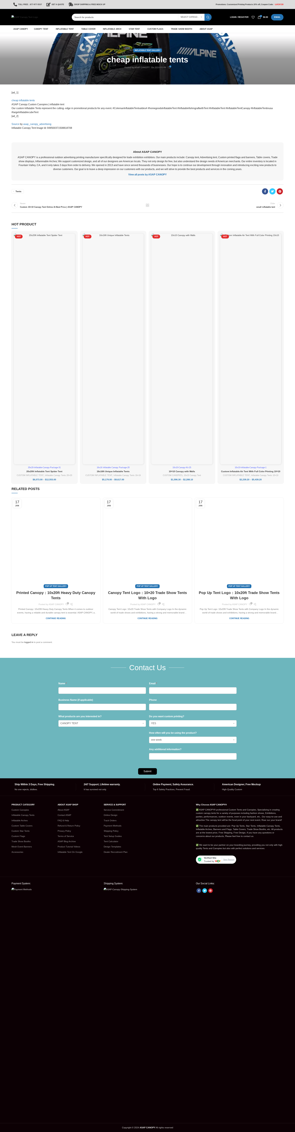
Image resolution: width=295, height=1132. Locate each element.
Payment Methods (112, 825)
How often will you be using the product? (173, 733)
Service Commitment (114, 810)
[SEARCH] (208, 17)
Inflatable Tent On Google (70, 852)
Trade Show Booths (21, 841)
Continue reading (56, 618)
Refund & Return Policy (69, 825)
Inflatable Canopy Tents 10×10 (264, 475)
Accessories (17, 852)
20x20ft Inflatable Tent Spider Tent (44, 471)
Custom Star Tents (21, 831)
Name (62, 683)
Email (153, 683)
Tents (18, 191)
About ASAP (63, 810)
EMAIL (277, 17)
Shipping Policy (111, 831)
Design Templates (112, 846)
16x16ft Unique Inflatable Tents (113, 471)
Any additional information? (165, 749)
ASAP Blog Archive (67, 841)
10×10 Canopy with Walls (182, 471)
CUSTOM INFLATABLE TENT (30, 475)
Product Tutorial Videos (69, 846)
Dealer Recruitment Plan (116, 852)
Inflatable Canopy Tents (23, 815)
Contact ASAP (64, 815)
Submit (147, 771)
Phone (153, 700)
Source (15, 124)
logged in (28, 642)
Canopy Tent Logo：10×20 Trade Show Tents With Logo (147, 595)
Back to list (147, 205)
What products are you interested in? (80, 716)
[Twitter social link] (272, 191)
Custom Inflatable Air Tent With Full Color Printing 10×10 (250, 471)
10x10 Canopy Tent (192, 475)
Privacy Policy (64, 831)
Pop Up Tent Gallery (56, 586)
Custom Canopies (20, 810)
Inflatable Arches (20, 820)
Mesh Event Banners (22, 846)
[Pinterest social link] (280, 191)
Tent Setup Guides (113, 836)
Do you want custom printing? (166, 716)
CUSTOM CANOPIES (173, 475)
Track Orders (110, 820)
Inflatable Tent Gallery (147, 50)
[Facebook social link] (265, 191)
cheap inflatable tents (23, 100)
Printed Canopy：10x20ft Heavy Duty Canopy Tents (55, 595)
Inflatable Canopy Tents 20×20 (58, 475)
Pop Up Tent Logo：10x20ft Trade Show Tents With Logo (239, 595)
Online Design (110, 815)
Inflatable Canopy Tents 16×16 (127, 475)
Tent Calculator (111, 841)
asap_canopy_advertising (37, 124)
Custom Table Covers (22, 825)
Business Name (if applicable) (75, 700)
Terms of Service (66, 836)
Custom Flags (18, 836)
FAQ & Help (63, 820)
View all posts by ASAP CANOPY (147, 174)
